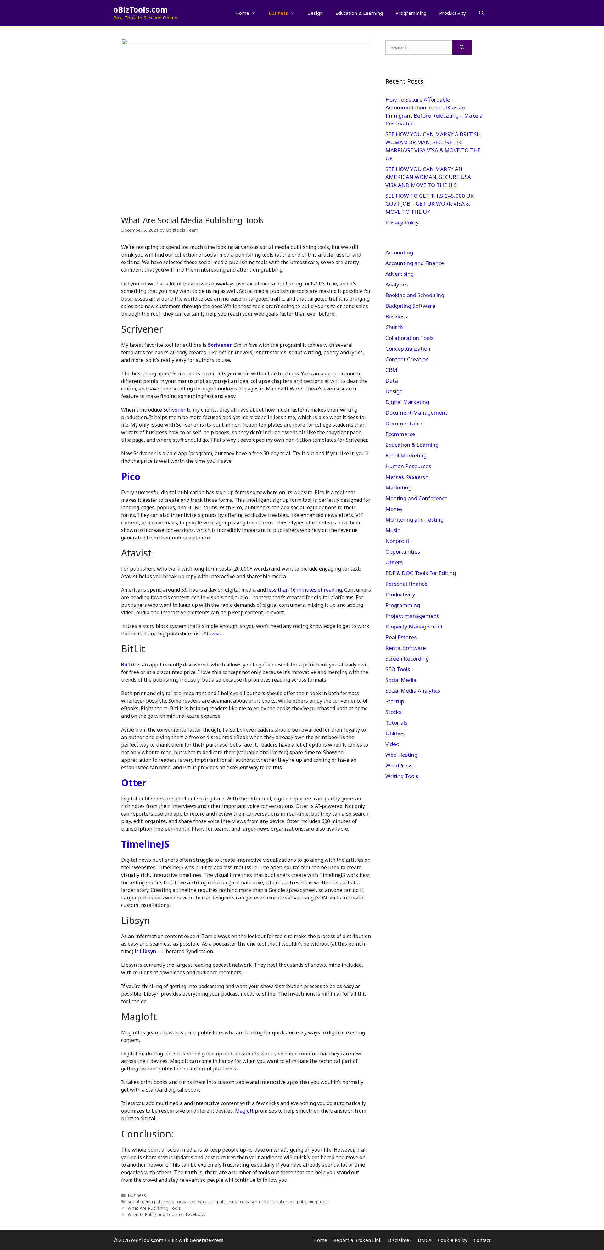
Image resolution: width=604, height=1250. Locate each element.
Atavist (212, 633)
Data (391, 380)
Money (394, 508)
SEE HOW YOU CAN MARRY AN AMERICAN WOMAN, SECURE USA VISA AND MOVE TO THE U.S (428, 177)
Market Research (406, 476)
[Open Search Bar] (481, 13)
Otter (133, 782)
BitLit (128, 664)
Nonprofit (397, 541)
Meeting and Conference (416, 498)
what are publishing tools (223, 1201)
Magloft (244, 1110)
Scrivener (220, 344)
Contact (482, 1240)
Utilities (395, 733)
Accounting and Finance (414, 263)
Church (394, 327)
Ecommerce (400, 434)
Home (242, 13)
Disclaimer (399, 1240)
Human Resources (408, 466)
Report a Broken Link (357, 1240)
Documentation (405, 423)
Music (392, 530)
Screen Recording (407, 658)
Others (394, 562)
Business (278, 13)
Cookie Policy (452, 1240)
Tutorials (396, 722)
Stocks (393, 712)
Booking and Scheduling (414, 295)
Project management (412, 615)
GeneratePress (206, 1240)
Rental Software (405, 647)
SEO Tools (397, 669)
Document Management (416, 412)
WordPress (398, 765)
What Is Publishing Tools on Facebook (166, 1214)
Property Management (414, 626)
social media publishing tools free (161, 1201)
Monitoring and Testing (414, 519)
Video (392, 744)
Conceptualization (407, 348)
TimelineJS (145, 844)
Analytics (396, 284)
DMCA (425, 1240)
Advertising (399, 273)
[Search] (462, 47)
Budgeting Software (410, 305)
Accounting (399, 252)
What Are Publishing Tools (154, 1208)
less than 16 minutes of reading (304, 589)
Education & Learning (359, 13)
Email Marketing (406, 455)
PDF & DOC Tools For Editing (420, 573)
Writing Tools (401, 776)
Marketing (398, 487)
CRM (391, 369)
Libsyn (148, 951)
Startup (394, 701)
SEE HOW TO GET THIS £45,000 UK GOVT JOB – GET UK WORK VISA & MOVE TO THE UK (429, 203)
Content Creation (407, 359)
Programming (411, 13)
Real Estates (401, 637)
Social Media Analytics (412, 690)
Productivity (452, 13)
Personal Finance (406, 583)
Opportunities (402, 551)
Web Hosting (401, 754)
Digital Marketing (407, 402)
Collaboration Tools (409, 337)
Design (315, 13)
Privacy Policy (402, 222)
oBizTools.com (140, 9)
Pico (130, 476)
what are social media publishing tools (290, 1201)
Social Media (401, 679)
